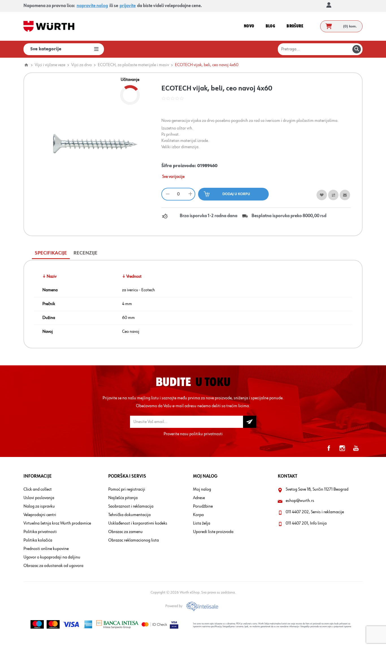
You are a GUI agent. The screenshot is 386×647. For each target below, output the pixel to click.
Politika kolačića (37, 540)
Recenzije (85, 253)
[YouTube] (355, 448)
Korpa (198, 515)
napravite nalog (92, 6)
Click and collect (37, 489)
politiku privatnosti (206, 434)
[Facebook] (328, 448)
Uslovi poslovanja (38, 498)
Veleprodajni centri (39, 515)
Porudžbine (203, 506)
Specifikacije (51, 253)
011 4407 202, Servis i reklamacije (315, 512)
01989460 (207, 166)
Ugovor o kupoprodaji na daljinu (51, 557)
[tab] (51, 253)
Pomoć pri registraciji (126, 489)
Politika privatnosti (40, 532)
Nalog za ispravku (39, 506)
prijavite (128, 6)
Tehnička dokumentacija (129, 515)
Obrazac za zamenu (125, 532)
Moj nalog (202, 489)
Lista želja (201, 523)
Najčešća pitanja (123, 498)
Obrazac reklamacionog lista (133, 540)
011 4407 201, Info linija (306, 523)
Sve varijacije (173, 176)
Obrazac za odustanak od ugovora (53, 566)
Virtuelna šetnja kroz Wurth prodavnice (57, 523)
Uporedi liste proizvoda (213, 532)
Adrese (199, 498)
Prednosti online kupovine (46, 549)
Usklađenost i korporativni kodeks (137, 523)
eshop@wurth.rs (300, 501)
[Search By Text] (356, 49)
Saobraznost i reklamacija (130, 506)
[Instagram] (342, 448)
